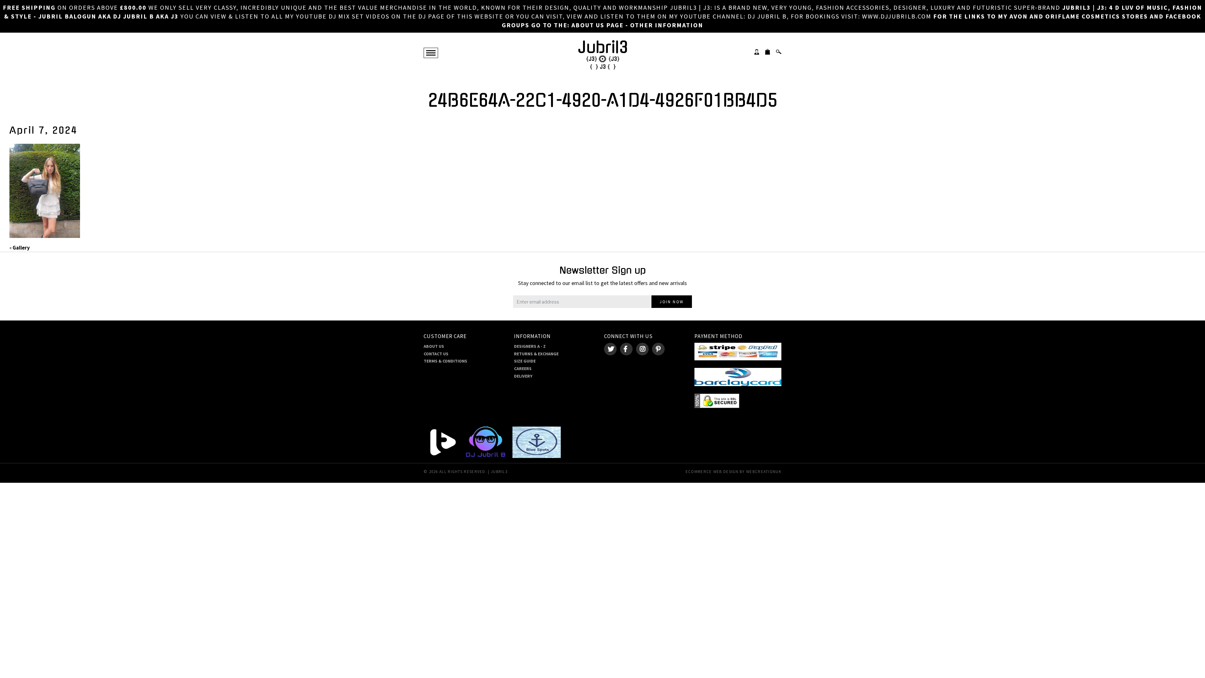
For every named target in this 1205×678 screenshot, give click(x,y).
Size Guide (525, 361)
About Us (434, 346)
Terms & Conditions (445, 361)
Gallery (21, 247)
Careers (523, 368)
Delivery (523, 376)
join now (672, 301)
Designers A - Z (530, 346)
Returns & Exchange (536, 354)
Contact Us (436, 354)
